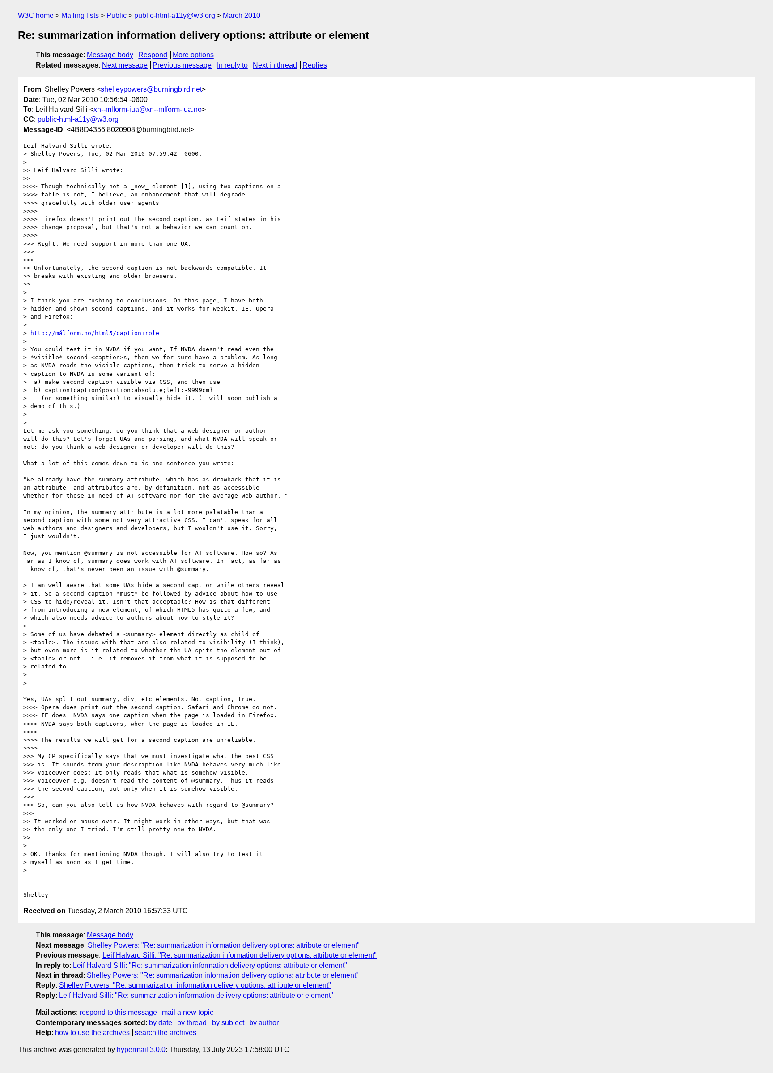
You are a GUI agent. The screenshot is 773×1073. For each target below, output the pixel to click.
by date (160, 1022)
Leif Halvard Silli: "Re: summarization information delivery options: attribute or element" (239, 955)
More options (193, 55)
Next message (125, 65)
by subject (228, 1022)
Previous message (182, 65)
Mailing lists (80, 15)
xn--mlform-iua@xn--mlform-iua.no (147, 109)
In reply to (232, 65)
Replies (314, 65)
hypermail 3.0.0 (141, 1049)
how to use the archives (92, 1032)
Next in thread (275, 65)
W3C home (36, 15)
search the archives (165, 1032)
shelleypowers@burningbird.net (151, 89)
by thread (192, 1022)
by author (264, 1022)
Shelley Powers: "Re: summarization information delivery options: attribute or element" (224, 945)
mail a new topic (187, 1012)
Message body (110, 55)
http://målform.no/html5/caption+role (94, 333)
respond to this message (118, 1012)
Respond (152, 55)
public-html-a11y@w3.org (174, 15)
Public (116, 15)
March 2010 (241, 15)
